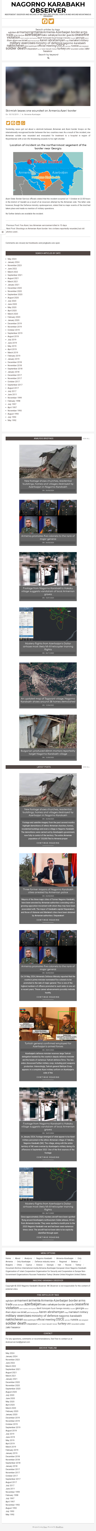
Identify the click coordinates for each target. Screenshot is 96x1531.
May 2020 (12, 307)
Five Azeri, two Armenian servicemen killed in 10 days (43, 225)
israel (24, 40)
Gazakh (73, 38)
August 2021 (13, 278)
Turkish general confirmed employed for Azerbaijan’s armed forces (48, 1045)
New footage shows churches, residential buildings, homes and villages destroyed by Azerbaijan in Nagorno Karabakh (48, 484)
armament (24, 32)
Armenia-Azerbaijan (32, 114)
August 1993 (13, 414)
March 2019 (13, 352)
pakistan (68, 46)
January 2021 (13, 285)
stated (40, 199)
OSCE (60, 46)
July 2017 (12, 391)
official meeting (46, 45)
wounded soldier (77, 49)
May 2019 (12, 346)
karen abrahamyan (52, 40)
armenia (37, 32)
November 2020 (15, 291)
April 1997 (12, 407)
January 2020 (13, 320)
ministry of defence (49, 43)
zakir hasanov (13, 1327)
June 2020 (12, 304)
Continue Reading (48, 843)
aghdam (12, 32)
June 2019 (12, 343)
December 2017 (15, 375)
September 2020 (15, 294)
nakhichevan (15, 45)
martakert (74, 40)
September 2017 (15, 385)
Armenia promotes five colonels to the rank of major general (48, 537)
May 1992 (12, 420)
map (67, 41)
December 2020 (15, 288)
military (84, 40)
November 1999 (15, 398)
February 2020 (14, 317)
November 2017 (15, 378)
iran (19, 40)
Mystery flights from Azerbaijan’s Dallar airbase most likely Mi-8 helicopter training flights (48, 646)
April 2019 (12, 349)
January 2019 (13, 359)
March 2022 (13, 272)
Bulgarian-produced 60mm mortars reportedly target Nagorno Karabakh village (48, 752)
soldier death (16, 48)
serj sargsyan (84, 46)
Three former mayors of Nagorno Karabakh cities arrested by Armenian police (48, 891)
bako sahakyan (50, 35)
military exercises (22, 43)
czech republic (24, 38)
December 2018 (15, 362)
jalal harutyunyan (34, 41)
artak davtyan (19, 35)
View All (86, 439)
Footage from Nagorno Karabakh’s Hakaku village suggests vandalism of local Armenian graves (48, 591)
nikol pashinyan (30, 46)
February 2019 (14, 356)
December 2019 (15, 323)
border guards (66, 35)
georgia (80, 37)
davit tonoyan (44, 37)
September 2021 (15, 275)
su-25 (39, 49)
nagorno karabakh (74, 43)
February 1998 (14, 401)
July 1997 (12, 404)
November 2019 (15, 327)
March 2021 (13, 281)
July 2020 (12, 301)
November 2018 (15, 365)
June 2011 (12, 394)
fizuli (54, 38)
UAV (68, 48)
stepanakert (32, 49)
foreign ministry (63, 38)
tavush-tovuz (51, 49)
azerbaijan (33, 35)
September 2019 (15, 333)
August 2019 (13, 336)
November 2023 (15, 265)
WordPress (59, 1527)
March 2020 (13, 314)
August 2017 (13, 388)
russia (75, 45)
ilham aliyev (12, 40)
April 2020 (12, 310)
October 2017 (14, 381)
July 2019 (12, 339)
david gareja (33, 38)
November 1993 (15, 410)
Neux (45, 1527)
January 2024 (13, 262)
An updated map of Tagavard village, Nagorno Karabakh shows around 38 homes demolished (48, 700)
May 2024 (12, 259)
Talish (44, 49)
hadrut (86, 38)
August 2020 (13, 298)
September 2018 (15, 369)
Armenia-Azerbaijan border (61, 32)
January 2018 (13, 372)
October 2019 (14, 330)
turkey (61, 48)
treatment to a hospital (66, 135)
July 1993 (12, 417)
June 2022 (12, 268)
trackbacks (33, 243)
